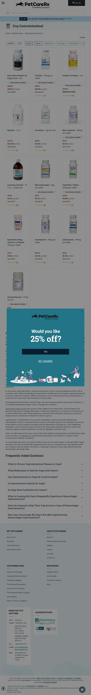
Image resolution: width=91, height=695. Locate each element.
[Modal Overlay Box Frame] (45, 348)
